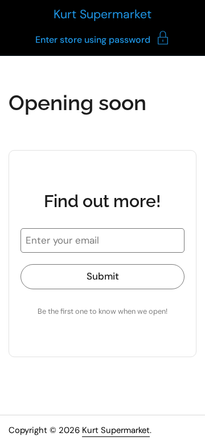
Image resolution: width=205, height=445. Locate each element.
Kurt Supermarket (102, 14)
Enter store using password (92, 39)
